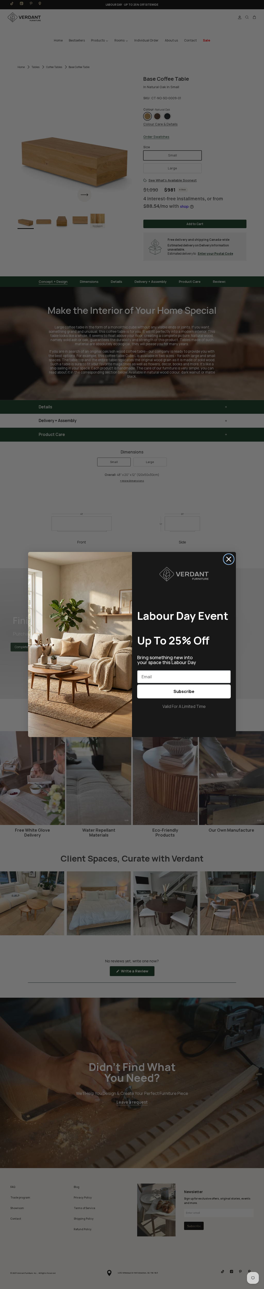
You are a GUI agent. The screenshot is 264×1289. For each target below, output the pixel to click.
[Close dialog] (229, 559)
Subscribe (184, 691)
